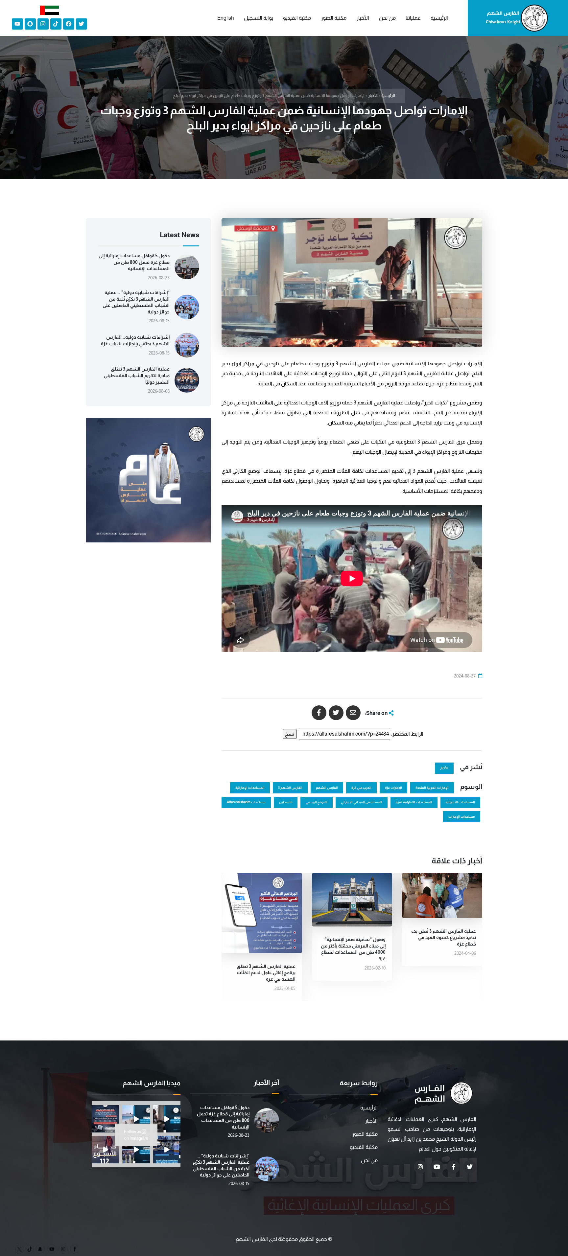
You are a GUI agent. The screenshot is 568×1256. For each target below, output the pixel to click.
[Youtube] (17, 24)
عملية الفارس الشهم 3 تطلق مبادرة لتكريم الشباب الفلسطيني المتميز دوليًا (137, 375)
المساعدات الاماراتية (460, 802)
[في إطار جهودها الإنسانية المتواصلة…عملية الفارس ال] (105, 1118)
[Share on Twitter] (336, 712)
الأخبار (373, 95)
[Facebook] (68, 24)
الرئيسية (388, 95)
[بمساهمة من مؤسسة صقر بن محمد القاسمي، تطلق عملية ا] (166, 1118)
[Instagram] (43, 24)
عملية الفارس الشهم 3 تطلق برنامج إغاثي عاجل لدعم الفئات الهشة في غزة (266, 973)
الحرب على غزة (361, 787)
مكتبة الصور (365, 1134)
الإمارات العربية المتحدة (432, 787)
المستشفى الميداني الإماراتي (361, 802)
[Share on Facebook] (319, 712)
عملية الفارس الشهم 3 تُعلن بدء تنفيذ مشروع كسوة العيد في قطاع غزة (443, 937)
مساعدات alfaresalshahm (246, 802)
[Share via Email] (353, 712)
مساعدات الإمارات (461, 816)
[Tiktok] (55, 24)
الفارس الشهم (327, 787)
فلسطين (285, 802)
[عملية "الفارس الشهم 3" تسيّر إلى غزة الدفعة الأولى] (136, 1118)
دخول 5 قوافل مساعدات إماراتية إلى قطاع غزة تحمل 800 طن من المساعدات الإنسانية (134, 262)
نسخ (289, 734)
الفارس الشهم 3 (290, 787)
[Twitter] (81, 24)
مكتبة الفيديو (364, 1147)
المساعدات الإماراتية (250, 787)
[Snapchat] (30, 24)
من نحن (369, 1160)
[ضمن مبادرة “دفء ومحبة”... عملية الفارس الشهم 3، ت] (136, 1149)
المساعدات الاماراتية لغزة (414, 802)
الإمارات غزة (393, 787)
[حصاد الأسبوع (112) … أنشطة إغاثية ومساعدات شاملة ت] (105, 1149)
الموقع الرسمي (316, 802)
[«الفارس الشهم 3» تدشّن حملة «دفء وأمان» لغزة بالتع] (166, 1149)
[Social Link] (469, 1167)
